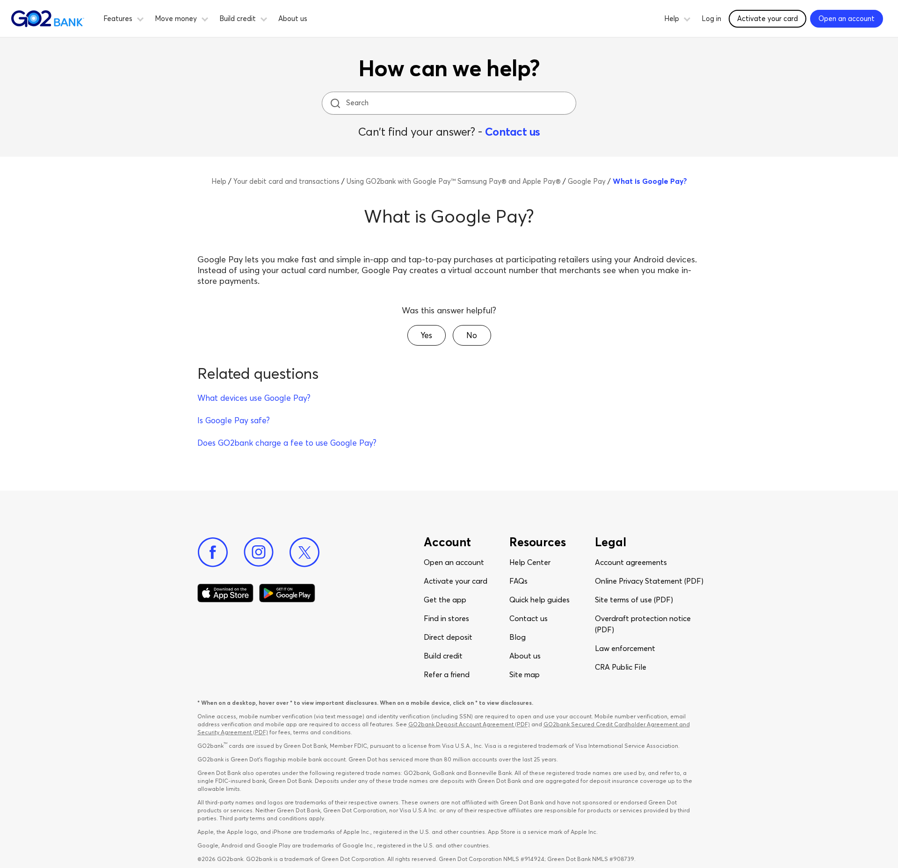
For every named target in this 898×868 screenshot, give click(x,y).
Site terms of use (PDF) (634, 599)
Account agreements (631, 562)
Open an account (454, 562)
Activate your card (767, 18)
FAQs (518, 581)
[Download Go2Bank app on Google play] (287, 593)
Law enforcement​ (625, 648)
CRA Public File (620, 667)
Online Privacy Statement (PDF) (649, 581)
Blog (517, 637)
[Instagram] (259, 552)
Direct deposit (448, 637)
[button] (140, 17)
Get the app (445, 599)
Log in (711, 18)
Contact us (512, 131)
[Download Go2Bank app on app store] (225, 593)
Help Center (529, 562)
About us (292, 18)
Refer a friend (447, 674)
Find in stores (446, 618)
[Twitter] (304, 552)
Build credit (443, 655)
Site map (524, 674)
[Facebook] (213, 552)
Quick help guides (539, 599)
